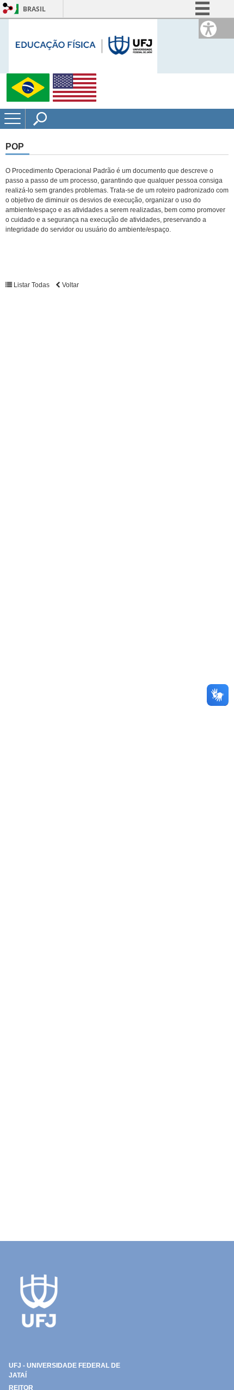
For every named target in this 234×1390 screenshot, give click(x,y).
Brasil (34, 9)
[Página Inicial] (83, 45)
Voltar (69, 285)
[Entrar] (8, 9)
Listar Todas (31, 285)
